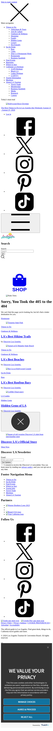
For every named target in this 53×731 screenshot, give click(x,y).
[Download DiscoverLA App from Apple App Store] (10, 621)
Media (13, 91)
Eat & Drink (11, 47)
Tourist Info (10, 488)
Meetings (9, 80)
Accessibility (15, 625)
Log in (8, 114)
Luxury (14, 43)
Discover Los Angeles (12, 342)
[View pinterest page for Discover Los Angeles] (24, 191)
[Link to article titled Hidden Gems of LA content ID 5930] (26, 392)
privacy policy (27, 467)
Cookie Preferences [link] (39, 623)
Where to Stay (11, 65)
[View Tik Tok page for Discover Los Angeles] (24, 210)
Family (13, 38)
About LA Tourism (13, 82)
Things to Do (11, 27)
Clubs (13, 51)
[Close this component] (20, 421)
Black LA (15, 71)
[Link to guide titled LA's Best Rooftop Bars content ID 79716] (26, 369)
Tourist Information (13, 78)
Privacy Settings (20, 623)
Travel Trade (16, 84)
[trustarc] (44, 725)
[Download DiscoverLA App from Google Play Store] (32, 621)
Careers (14, 95)
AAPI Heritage (17, 69)
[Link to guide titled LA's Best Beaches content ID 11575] (26, 346)
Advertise (5, 625)
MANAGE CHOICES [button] (26, 701)
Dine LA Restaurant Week (21, 54)
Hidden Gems (16, 40)
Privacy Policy (6, 623)
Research (14, 93)
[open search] (26, 264)
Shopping (14, 36)
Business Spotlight (18, 58)
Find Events (10, 60)
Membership (16, 87)
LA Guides (5, 396)
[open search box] (26, 264)
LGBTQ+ (15, 76)
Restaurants (15, 56)
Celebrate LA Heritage (15, 67)
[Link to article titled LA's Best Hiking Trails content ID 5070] (26, 323)
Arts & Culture (16, 32)
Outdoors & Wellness (19, 34)
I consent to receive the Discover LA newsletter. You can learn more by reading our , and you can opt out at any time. (26, 467)
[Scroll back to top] (2, 642)
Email (3, 457)
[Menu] (20, 223)
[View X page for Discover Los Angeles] (24, 154)
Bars (12, 49)
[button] (47, 647)
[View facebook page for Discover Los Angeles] (24, 135)
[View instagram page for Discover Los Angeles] (24, 173)
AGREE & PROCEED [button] (27, 709)
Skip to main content (9, 2)
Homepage (5, 318)
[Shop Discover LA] (20, 291)
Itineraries (10, 62)
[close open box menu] (19, 21)
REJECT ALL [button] (26, 717)
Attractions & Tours (18, 29)
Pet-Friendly (15, 45)
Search (3, 249)
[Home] (8, 238)
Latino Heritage (17, 73)
